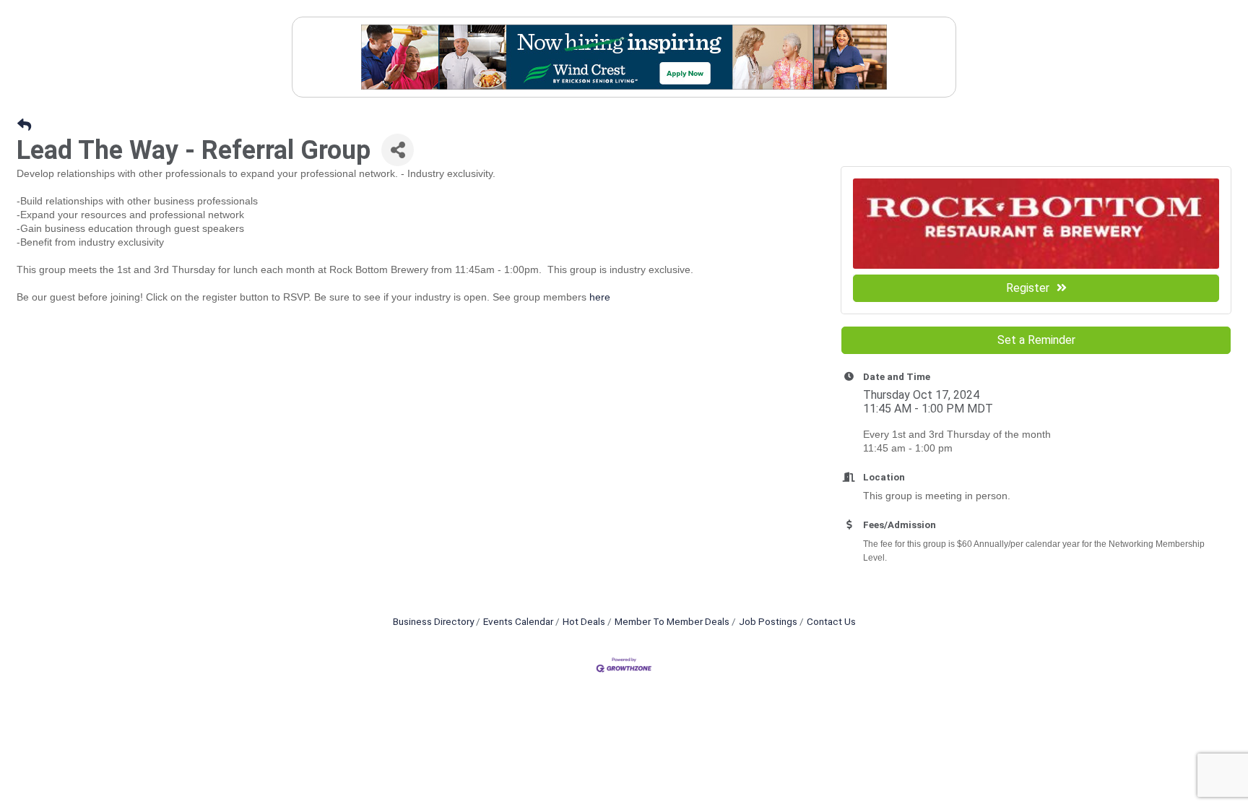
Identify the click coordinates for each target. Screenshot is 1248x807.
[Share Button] (397, 150)
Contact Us (831, 621)
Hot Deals (584, 621)
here (599, 297)
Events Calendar (518, 621)
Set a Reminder (1036, 340)
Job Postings (768, 621)
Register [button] (1027, 288)
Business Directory (433, 621)
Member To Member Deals (672, 621)
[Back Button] (24, 125)
